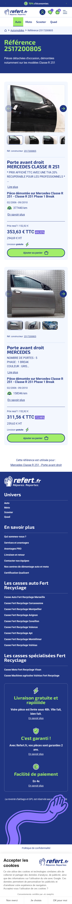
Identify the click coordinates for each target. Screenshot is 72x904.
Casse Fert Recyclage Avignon (21, 615)
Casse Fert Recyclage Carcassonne (23, 603)
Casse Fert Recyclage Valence (21, 627)
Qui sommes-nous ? (15, 536)
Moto (7, 507)
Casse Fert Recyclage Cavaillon (21, 621)
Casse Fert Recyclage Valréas (20, 645)
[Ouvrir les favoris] (50, 12)
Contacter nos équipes (16, 560)
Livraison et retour (14, 554)
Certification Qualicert (16, 572)
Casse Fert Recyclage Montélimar (23, 639)
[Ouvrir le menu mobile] (65, 12)
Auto (6, 503)
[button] (15, 140)
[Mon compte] (42, 12)
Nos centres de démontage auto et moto (26, 566)
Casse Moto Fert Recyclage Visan (22, 669)
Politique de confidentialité (36, 848)
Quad (7, 516)
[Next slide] (63, 108)
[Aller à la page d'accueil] (15, 12)
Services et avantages (16, 542)
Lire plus (13, 187)
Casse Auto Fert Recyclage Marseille (24, 597)
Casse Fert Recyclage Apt (18, 633)
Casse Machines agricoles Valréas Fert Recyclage (31, 675)
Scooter (8, 512)
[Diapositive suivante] (66, 3)
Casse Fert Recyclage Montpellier (23, 609)
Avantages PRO (12, 548)
